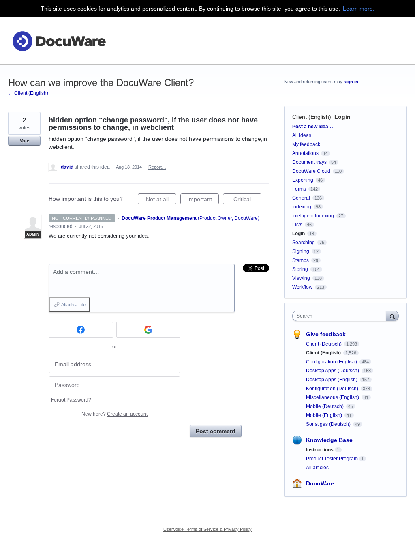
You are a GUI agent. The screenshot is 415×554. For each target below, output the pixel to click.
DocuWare (320, 483)
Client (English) (311, 117)
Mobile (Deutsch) (325, 406)
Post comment (215, 431)
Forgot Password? (71, 400)
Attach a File (73, 304)
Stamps (300, 260)
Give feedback (326, 334)
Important (203, 200)
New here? (114, 414)
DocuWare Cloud (311, 171)
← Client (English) (28, 93)
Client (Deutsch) (324, 344)
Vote (24, 140)
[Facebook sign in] (81, 330)
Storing (300, 269)
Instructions (320, 450)
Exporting (302, 180)
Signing (300, 251)
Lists (297, 225)
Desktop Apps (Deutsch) (333, 371)
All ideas (301, 135)
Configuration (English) (332, 362)
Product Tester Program (332, 459)
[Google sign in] (148, 330)
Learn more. (358, 8)
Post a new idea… (312, 126)
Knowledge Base (329, 440)
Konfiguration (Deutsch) (332, 388)
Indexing (301, 207)
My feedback (306, 144)
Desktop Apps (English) (332, 379)
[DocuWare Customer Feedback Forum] (58, 41)
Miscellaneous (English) (333, 397)
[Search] (392, 316)
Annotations (305, 153)
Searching (303, 242)
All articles (317, 467)
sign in (351, 81)
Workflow (302, 287)
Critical (247, 200)
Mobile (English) (324, 415)
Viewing (301, 278)
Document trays (309, 162)
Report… (157, 167)
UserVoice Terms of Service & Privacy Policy (207, 529)
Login (342, 117)
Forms (299, 189)
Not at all (161, 200)
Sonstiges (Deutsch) (329, 424)
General (301, 198)
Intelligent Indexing (313, 216)
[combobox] (341, 316)
